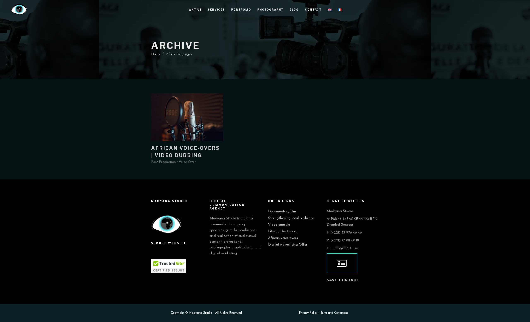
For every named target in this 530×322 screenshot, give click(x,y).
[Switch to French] (339, 9)
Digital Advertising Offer (287, 244)
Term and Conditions (334, 313)
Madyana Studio (200, 313)
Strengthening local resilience (291, 218)
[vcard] (342, 263)
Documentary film (282, 211)
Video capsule (279, 224)
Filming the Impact (283, 231)
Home (155, 54)
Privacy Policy (308, 313)
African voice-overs (283, 238)
